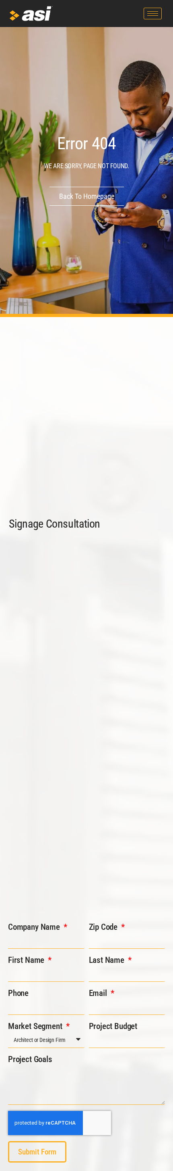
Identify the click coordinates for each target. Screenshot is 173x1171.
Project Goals (30, 1059)
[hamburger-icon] (153, 13)
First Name (27, 960)
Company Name (35, 927)
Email (99, 993)
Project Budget (113, 1026)
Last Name (107, 960)
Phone (18, 993)
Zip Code (104, 927)
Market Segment (36, 1026)
